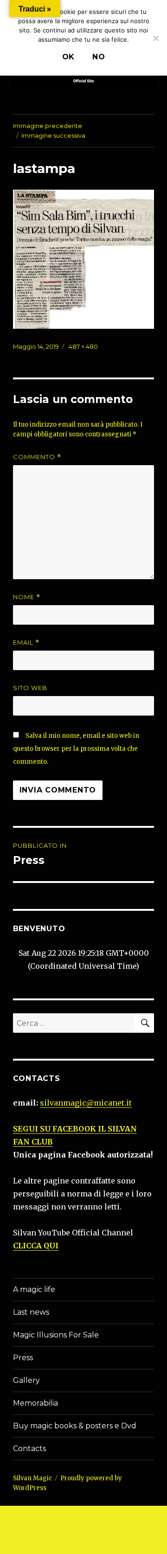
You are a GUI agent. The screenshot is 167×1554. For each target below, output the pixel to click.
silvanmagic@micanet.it (86, 1102)
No (98, 56)
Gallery (26, 1380)
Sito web (30, 687)
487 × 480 (83, 346)
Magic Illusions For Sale (56, 1334)
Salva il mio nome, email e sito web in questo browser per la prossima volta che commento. (76, 749)
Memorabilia (35, 1403)
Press (23, 1357)
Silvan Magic (32, 1478)
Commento (37, 457)
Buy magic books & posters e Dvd (74, 1425)
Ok (68, 56)
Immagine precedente (47, 125)
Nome (26, 597)
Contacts (29, 1448)
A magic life (34, 1289)
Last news (31, 1312)
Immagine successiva (53, 135)
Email (26, 642)
